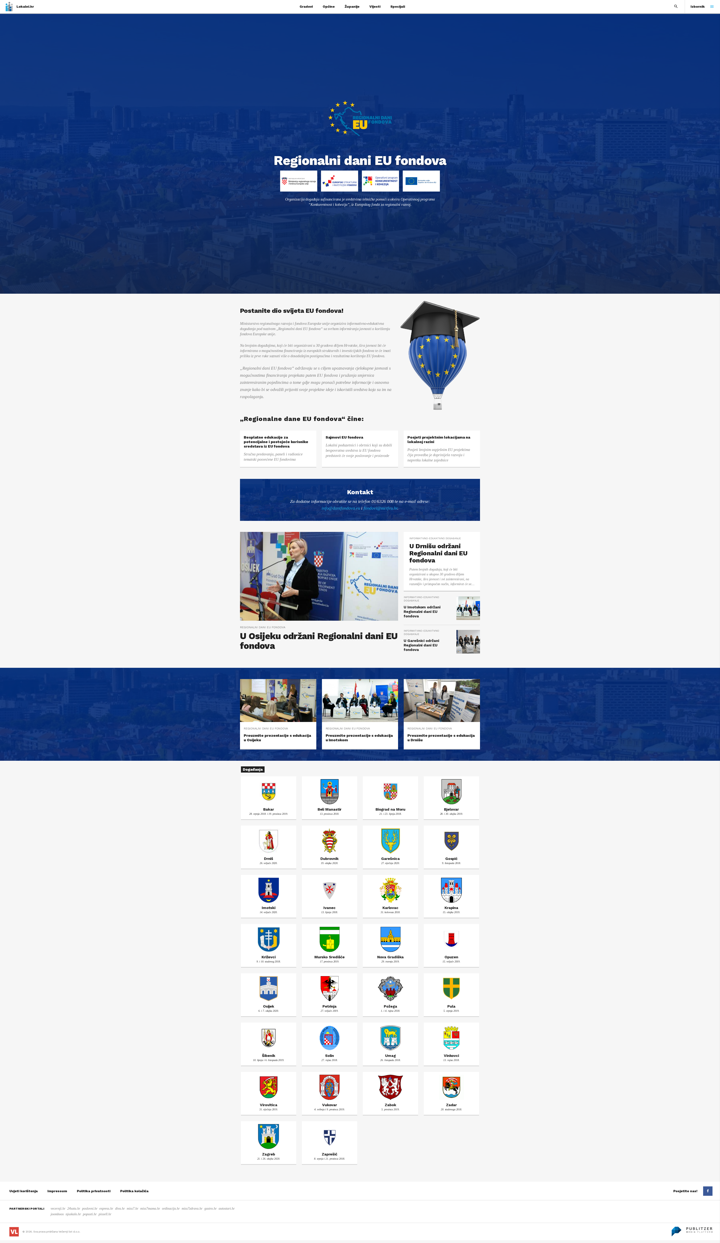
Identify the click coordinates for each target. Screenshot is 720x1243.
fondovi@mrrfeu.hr (380, 508)
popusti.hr (90, 1214)
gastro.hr (210, 1208)
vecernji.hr (58, 1208)
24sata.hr (73, 1208)
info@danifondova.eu (341, 508)
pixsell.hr (105, 1214)
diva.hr (120, 1208)
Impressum (57, 1191)
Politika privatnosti (93, 1191)
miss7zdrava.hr (192, 1208)
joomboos (57, 1214)
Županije (352, 6)
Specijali (397, 6)
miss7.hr (132, 1208)
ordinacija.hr (171, 1208)
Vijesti (374, 6)
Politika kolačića (134, 1191)
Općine (329, 6)
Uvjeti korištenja (23, 1191)
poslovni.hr (90, 1208)
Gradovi (306, 6)
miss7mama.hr (150, 1208)
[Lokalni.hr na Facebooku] (707, 1191)
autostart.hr (227, 1208)
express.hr (106, 1208)
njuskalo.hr (73, 1214)
